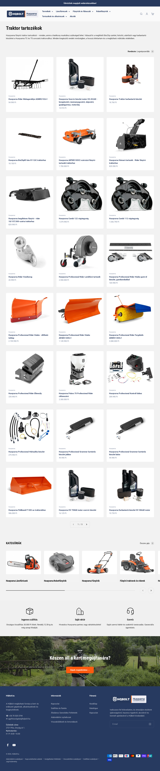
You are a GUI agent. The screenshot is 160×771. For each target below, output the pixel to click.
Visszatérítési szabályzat (72, 759)
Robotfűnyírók (102, 11)
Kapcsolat (55, 704)
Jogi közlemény (11, 761)
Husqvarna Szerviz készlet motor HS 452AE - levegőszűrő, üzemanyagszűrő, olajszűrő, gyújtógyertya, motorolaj (78, 102)
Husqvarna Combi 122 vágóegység (74, 218)
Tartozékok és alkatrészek (53, 16)
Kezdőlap (93, 704)
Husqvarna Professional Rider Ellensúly (25, 393)
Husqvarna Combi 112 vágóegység (124, 218)
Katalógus (94, 708)
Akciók (73, 16)
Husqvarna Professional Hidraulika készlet (26, 452)
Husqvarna (11, 96)
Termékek (46, 11)
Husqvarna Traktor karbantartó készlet (125, 99)
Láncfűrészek (61, 11)
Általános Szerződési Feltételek (64, 713)
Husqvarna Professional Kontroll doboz (125, 393)
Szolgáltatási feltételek (52, 759)
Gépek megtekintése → (80, 670)
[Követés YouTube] (14, 745)
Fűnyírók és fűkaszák (82, 11)
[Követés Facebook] (7, 745)
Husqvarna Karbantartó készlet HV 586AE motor (129, 510)
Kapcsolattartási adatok (33, 759)
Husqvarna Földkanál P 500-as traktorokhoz (27, 510)
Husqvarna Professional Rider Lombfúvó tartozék (79, 277)
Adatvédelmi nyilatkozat (61, 717)
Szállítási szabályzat (90, 759)
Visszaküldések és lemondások (64, 722)
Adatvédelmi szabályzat (14, 759)
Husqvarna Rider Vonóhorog (20, 277)
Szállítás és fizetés (59, 708)
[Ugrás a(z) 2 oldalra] (86, 524)
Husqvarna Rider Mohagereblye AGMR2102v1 (28, 99)
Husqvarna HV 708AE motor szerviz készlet (77, 510)
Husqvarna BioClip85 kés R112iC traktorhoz (27, 160)
